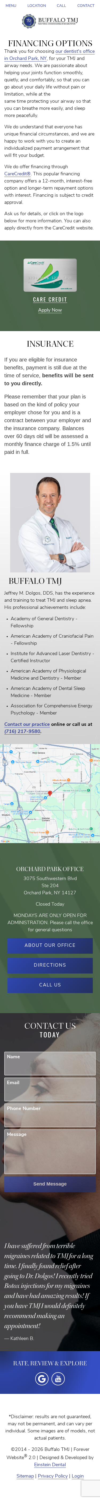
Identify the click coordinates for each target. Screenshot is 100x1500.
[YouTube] (58, 1378)
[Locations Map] (50, 793)
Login (78, 1476)
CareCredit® (17, 174)
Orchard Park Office (50, 869)
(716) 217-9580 (22, 732)
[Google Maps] (42, 1378)
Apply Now (50, 310)
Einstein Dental (50, 1465)
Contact (85, 6)
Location (36, 6)
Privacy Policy (53, 1476)
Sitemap (25, 1476)
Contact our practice (27, 724)
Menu (11, 6)
